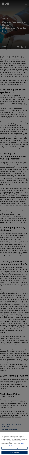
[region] (14, 443)
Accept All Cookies (14, 452)
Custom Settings (14, 448)
